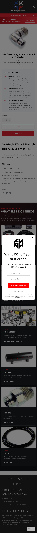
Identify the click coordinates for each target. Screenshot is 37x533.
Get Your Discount (18, 286)
